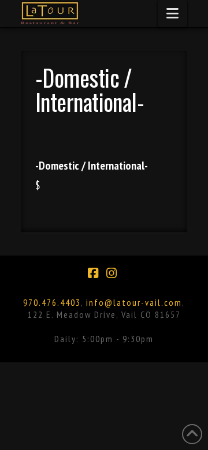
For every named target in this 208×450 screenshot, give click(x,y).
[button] (172, 13)
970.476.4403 (52, 302)
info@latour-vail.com (134, 302)
